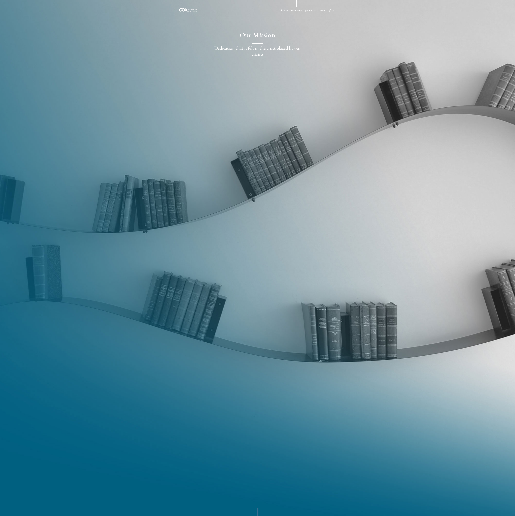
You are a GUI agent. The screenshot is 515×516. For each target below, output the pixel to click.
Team (322, 10)
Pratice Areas (311, 10)
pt (334, 13)
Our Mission (296, 10)
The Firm (284, 10)
